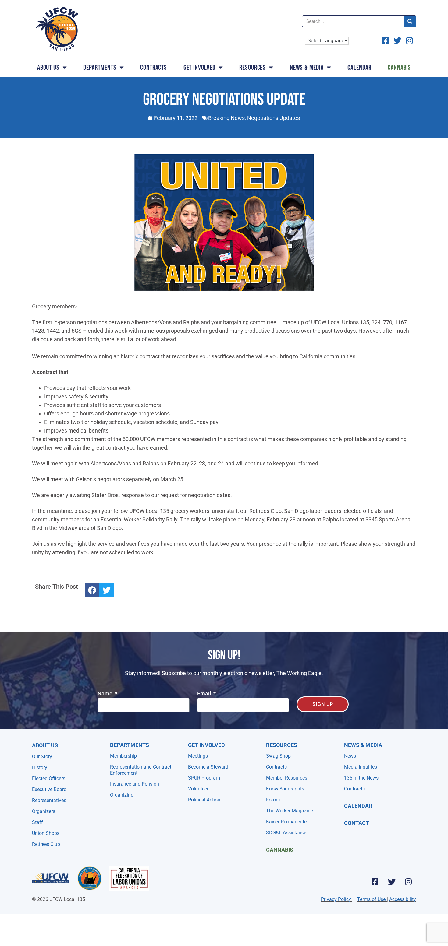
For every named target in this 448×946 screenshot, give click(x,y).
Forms (273, 800)
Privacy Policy (336, 899)
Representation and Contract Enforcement (140, 770)
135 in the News (361, 778)
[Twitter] (391, 881)
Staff (37, 822)
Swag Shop (278, 756)
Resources (252, 67)
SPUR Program (204, 778)
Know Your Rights (285, 789)
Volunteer (198, 789)
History (39, 767)
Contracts (153, 67)
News (350, 756)
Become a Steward (208, 767)
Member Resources (286, 778)
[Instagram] (408, 881)
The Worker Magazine (289, 811)
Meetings (198, 756)
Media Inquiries (360, 767)
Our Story (42, 756)
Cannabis (399, 67)
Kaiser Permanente (286, 822)
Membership (123, 756)
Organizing (121, 795)
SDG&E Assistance (286, 833)
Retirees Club (46, 844)
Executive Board (49, 789)
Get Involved (199, 67)
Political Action (204, 800)
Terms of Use (371, 899)
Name (106, 694)
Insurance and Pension (134, 784)
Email (204, 694)
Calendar (359, 67)
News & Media (307, 67)
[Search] (410, 21)
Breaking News (226, 118)
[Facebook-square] (374, 881)
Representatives (49, 800)
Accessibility (402, 899)
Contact (356, 823)
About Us (48, 67)
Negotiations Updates (273, 118)
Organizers (43, 811)
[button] (92, 590)
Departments (99, 67)
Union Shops (45, 833)
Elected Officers (48, 778)
